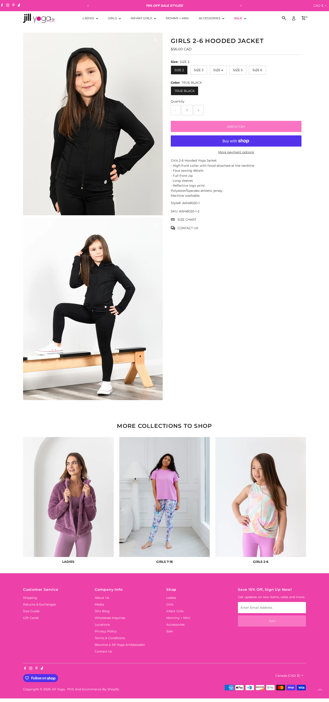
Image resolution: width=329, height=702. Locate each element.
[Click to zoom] (155, 40)
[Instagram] (7, 5)
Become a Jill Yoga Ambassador (120, 645)
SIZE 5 (238, 70)
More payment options (236, 152)
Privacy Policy (106, 631)
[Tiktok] (19, 5)
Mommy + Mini (177, 18)
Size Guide (31, 611)
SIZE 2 (179, 70)
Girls (113, 18)
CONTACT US (187, 228)
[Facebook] (2, 5)
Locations (102, 625)
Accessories (210, 18)
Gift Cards (31, 618)
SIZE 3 (198, 70)
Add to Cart (236, 126)
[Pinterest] (13, 5)
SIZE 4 (218, 70)
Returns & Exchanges (39, 604)
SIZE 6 (257, 70)
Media (99, 604)
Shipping (30, 598)
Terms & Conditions (110, 638)
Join (272, 621)
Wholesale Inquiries (110, 618)
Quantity (177, 101)
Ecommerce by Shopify (100, 689)
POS (70, 689)
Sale (238, 18)
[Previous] (88, 6)
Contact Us (103, 651)
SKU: (174, 211)
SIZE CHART (186, 220)
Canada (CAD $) (287, 676)
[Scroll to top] (320, 689)
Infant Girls (142, 18)
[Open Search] (284, 18)
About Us (102, 598)
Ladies (89, 18)
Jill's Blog (102, 611)
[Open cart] (303, 18)
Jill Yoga (58, 689)
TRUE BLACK (184, 91)
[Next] (241, 6)
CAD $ (318, 6)
